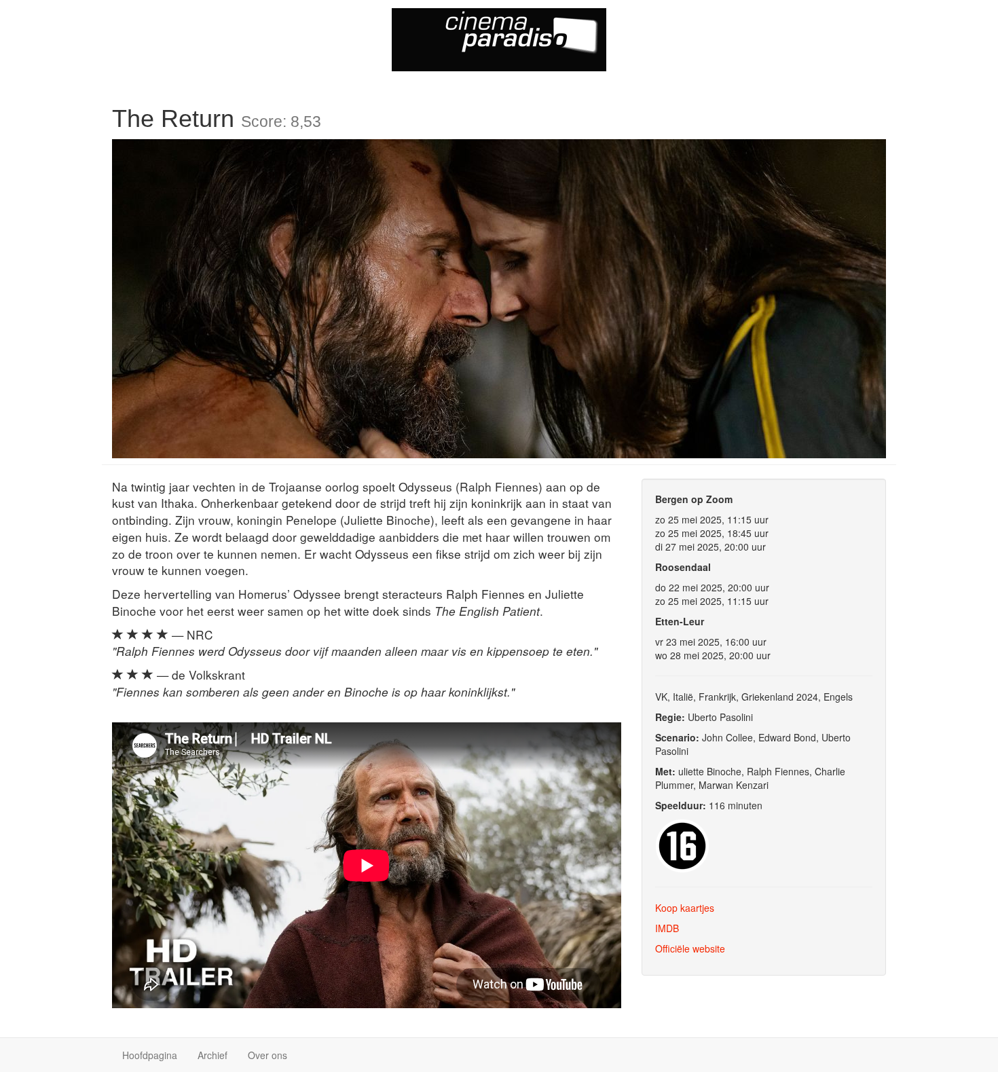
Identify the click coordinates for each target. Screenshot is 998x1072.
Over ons (267, 1055)
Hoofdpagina (149, 1055)
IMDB (667, 928)
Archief (212, 1055)
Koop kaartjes (684, 907)
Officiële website (690, 948)
